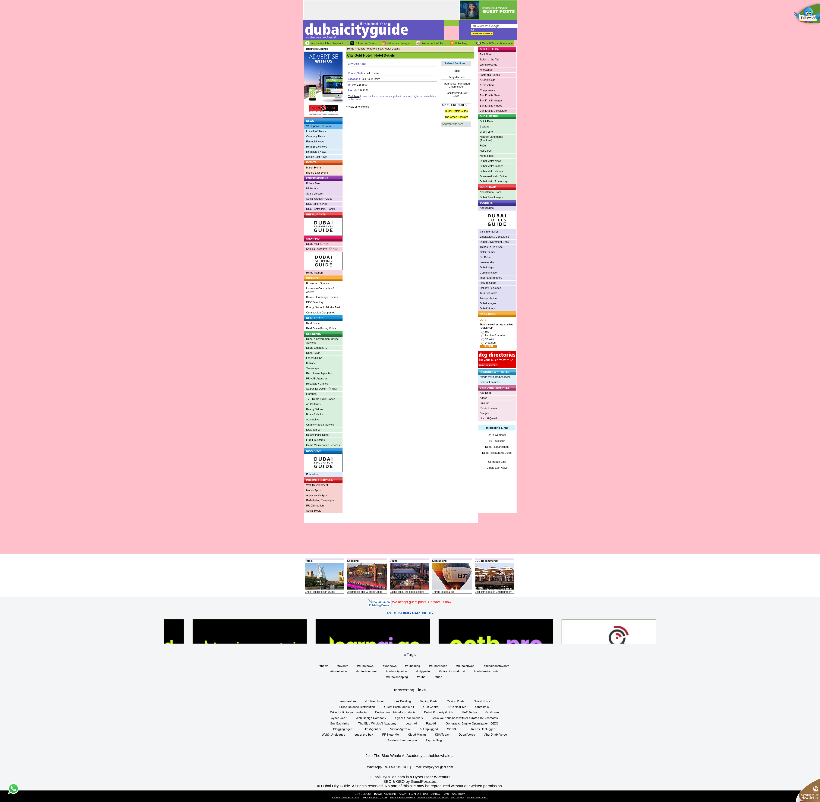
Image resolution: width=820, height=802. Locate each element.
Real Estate (313, 323)
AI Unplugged (429, 729)
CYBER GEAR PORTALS (345, 797)
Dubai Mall (317, 243)
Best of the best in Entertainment (493, 591)
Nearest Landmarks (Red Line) (491, 138)
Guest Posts (482, 701)
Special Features (489, 382)
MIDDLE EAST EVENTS (402, 797)
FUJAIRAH (415, 794)
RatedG (431, 723)
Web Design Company (371, 718)
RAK (425, 794)
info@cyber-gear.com (438, 767)
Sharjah (484, 413)
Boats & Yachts (315, 414)
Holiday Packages (490, 288)
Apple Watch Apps (316, 495)
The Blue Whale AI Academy (377, 723)
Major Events (313, 167)
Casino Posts (455, 701)
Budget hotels (456, 77)
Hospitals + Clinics (317, 383)
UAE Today (469, 712)
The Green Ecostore (456, 117)
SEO (387, 781)
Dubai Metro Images (491, 166)
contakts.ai (482, 706)
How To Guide (488, 282)
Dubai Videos (488, 308)
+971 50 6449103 (395, 767)
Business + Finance (317, 283)
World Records (488, 64)
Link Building (402, 701)
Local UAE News (316, 131)
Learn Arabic (487, 262)
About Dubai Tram (490, 192)
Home (350, 48)
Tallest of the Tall (489, 59)
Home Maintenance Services (323, 445)
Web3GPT (454, 729)
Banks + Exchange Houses (322, 297)
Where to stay (375, 48)
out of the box (363, 734)
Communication (489, 272)
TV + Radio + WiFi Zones (320, 399)
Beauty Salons (314, 409)
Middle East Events (317, 172)
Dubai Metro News (490, 161)
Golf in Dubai (487, 252)
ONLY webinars (497, 434)
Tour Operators (488, 293)
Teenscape (312, 368)
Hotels (456, 70)
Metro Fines (486, 155)
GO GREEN (457, 797)
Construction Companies (320, 312)
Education (312, 474)
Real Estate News (316, 146)
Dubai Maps (487, 267)
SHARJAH (435, 794)
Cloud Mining (417, 734)
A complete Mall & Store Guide (364, 591)
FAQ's (483, 145)
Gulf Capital (431, 706)
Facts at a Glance (490, 74)
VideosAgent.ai (400, 729)
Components (487, 90)
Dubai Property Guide (438, 712)
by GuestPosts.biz (421, 781)
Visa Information (489, 231)
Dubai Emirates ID (316, 347)
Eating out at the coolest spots (407, 591)
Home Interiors (314, 272)
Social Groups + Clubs (319, 198)
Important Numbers (491, 277)
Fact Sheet (486, 54)
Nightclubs (312, 188)
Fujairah (484, 403)
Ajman (483, 398)
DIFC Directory (314, 302)
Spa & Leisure (314, 193)
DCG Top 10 (313, 429)
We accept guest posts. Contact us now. (422, 602)
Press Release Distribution (357, 706)
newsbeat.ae (347, 701)
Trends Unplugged (482, 729)
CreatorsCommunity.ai (402, 740)
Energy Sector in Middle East (323, 307)
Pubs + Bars (313, 183)
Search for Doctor (321, 388)
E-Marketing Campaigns (320, 500)
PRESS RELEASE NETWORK (433, 797)
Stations (484, 126)
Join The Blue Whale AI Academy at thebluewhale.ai (410, 756)
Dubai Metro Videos (491, 171)
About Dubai (487, 207)
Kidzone (311, 363)
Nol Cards (486, 150)
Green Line (486, 131)
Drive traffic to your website (348, 712)
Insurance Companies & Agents (320, 290)
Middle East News (316, 156)
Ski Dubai (485, 257)
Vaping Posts (429, 701)
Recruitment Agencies (319, 373)
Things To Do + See (491, 247)
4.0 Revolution (496, 440)
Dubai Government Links (494, 241)
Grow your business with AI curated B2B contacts (465, 718)
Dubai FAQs (313, 352)
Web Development (317, 485)
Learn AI (411, 723)
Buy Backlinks (339, 723)
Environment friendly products (395, 712)
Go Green (492, 712)
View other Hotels (358, 106)
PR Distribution (315, 505)
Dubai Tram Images (491, 197)
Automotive (312, 419)
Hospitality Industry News (456, 95)
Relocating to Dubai (317, 434)
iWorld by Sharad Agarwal (495, 377)
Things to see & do (443, 591)
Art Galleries (313, 404)
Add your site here (452, 124)
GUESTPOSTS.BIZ (477, 797)
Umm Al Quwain (489, 418)
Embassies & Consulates (494, 236)
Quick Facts (486, 121)
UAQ (446, 794)
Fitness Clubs (314, 358)
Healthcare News (316, 151)
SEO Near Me (457, 706)
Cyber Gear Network (409, 718)
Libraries (311, 393)
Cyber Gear (339, 718)
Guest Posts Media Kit (399, 706)
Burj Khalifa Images (491, 100)
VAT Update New (318, 126)
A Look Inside (487, 80)
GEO (400, 781)
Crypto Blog (434, 740)
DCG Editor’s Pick (316, 203)
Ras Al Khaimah (489, 408)
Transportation (488, 298)
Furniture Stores (315, 440)
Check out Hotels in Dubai (320, 591)
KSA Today (442, 734)
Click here (354, 96)
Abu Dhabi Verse (495, 734)
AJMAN (403, 794)
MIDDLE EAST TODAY (375, 797)
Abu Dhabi (486, 392)
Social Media (313, 510)
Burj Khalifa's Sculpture (493, 110)
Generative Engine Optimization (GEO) (472, 723)
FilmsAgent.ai (372, 729)
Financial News (315, 141)
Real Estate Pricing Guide (321, 328)
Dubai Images (488, 303)
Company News (315, 136)
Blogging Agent (343, 729)
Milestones (486, 69)
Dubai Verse (467, 734)
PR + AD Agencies (316, 378)
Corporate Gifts (497, 461)
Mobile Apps (313, 490)
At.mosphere (487, 85)
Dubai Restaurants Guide (497, 452)
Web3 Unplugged (333, 734)
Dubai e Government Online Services (322, 341)
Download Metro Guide (493, 176)
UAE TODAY (459, 794)
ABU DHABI (390, 794)
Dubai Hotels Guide (456, 111)
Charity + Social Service (320, 424)
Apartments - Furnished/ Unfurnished (456, 85)
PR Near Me (390, 734)
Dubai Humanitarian (497, 446)
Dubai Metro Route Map (494, 181)
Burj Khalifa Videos (491, 105)
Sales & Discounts (322, 248)
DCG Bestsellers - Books (320, 209)
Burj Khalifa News (490, 95)
